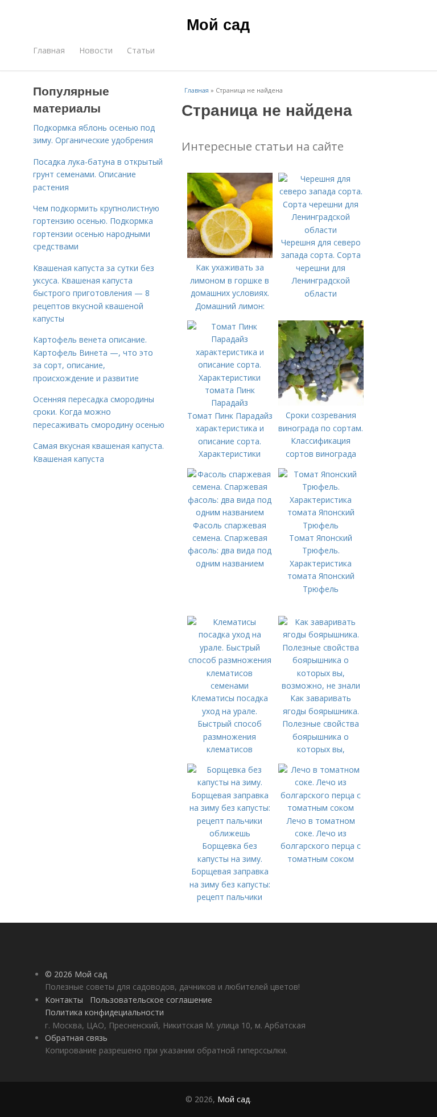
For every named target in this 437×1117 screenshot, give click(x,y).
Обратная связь (76, 1037)
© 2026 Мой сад (76, 974)
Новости (96, 50)
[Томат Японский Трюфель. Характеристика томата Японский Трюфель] (321, 525)
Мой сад (218, 24)
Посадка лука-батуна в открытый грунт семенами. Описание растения (98, 174)
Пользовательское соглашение (151, 999)
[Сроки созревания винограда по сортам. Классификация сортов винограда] (321, 402)
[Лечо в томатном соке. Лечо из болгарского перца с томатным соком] (321, 807)
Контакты (64, 999)
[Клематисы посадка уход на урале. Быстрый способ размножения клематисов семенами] (230, 685)
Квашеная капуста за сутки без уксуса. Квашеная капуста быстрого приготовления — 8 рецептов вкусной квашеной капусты (93, 293)
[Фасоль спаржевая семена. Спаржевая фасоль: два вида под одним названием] (230, 512)
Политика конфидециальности (104, 1012)
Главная (49, 50)
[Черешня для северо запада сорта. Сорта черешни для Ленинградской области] (321, 229)
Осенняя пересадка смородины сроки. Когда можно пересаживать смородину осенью (98, 412)
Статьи (141, 50)
